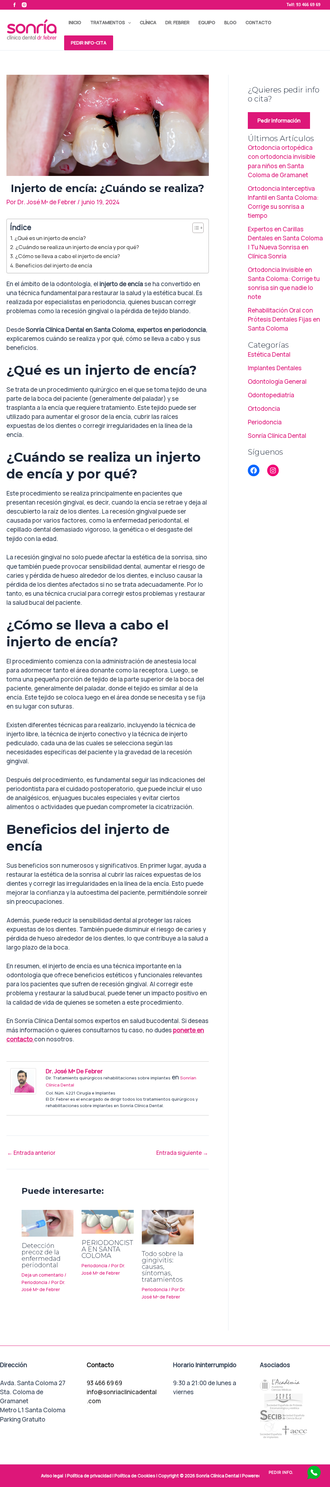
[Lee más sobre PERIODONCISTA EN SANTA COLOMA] (107, 1221)
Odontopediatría (271, 395)
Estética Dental (269, 354)
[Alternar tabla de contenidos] (195, 227)
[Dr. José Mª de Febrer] (23, 1081)
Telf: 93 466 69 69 (303, 4)
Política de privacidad (89, 1476)
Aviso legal (52, 1476)
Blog (230, 22)
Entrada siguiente (182, 1152)
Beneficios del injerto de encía (53, 265)
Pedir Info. (281, 1472)
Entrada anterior (31, 1152)
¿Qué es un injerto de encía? (50, 238)
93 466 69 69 (104, 1383)
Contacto (258, 22)
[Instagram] (273, 470)
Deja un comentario (42, 1275)
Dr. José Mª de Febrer (74, 1071)
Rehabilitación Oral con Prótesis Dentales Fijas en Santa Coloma (284, 319)
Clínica (148, 22)
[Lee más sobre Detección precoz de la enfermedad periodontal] (47, 1222)
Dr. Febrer (177, 22)
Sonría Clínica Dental (277, 435)
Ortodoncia (264, 408)
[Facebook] (253, 470)
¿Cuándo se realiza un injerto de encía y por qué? (77, 247)
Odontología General (277, 381)
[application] (128, 22)
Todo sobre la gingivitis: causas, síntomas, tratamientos (162, 1266)
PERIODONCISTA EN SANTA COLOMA (107, 1249)
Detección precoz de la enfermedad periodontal (41, 1255)
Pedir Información (278, 120)
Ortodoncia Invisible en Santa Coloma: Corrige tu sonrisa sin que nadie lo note (284, 283)
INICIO (75, 22)
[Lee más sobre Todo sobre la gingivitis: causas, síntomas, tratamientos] (168, 1226)
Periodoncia (34, 1282)
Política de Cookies (134, 1476)
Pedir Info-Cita (88, 43)
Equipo (207, 22)
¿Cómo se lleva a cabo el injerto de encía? (67, 256)
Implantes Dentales (275, 368)
